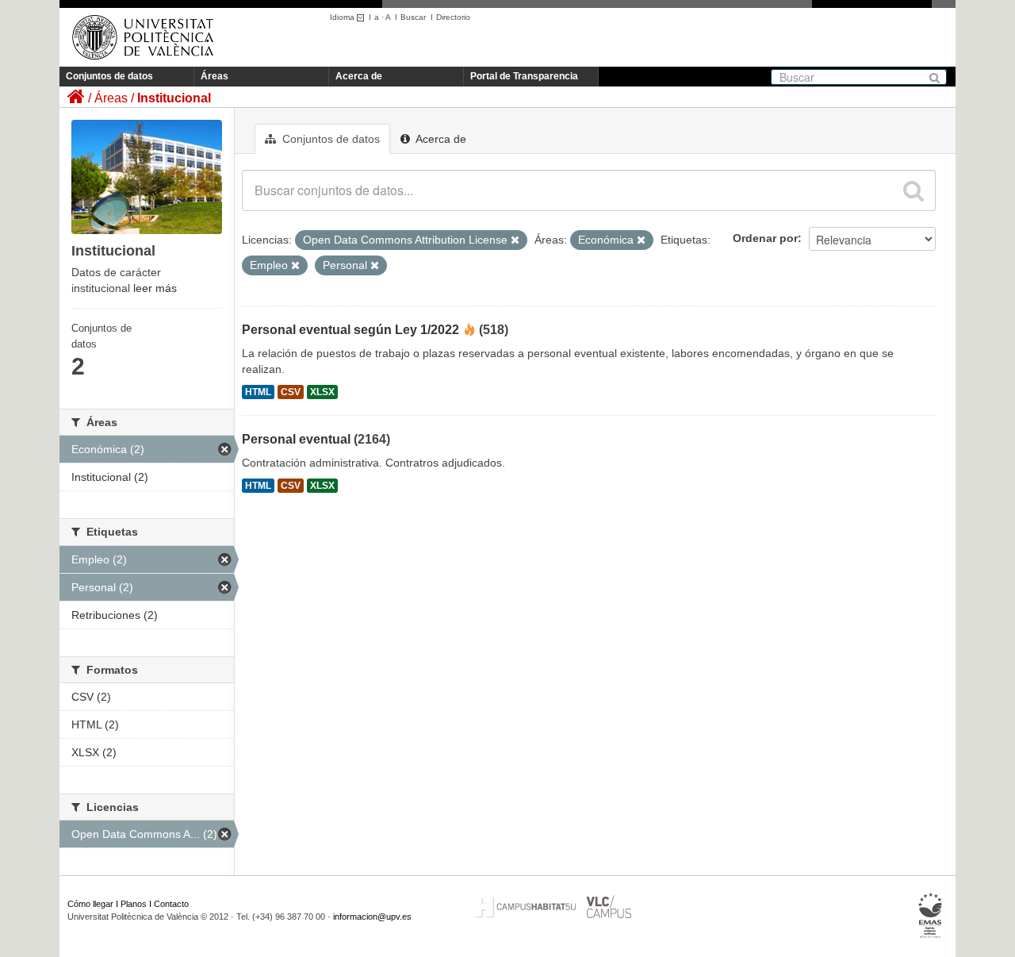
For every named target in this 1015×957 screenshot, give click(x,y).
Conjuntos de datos (109, 76)
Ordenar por (765, 238)
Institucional (174, 98)
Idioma (343, 17)
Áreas (214, 76)
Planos (134, 904)
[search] (913, 190)
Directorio (453, 17)
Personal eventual (296, 439)
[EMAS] (930, 915)
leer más (155, 288)
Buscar (413, 17)
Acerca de (358, 76)
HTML (258, 392)
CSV (291, 392)
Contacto (171, 904)
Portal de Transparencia (524, 76)
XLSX (322, 392)
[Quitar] (515, 240)
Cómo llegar (90, 904)
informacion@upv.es (372, 916)
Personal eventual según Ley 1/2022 (350, 329)
